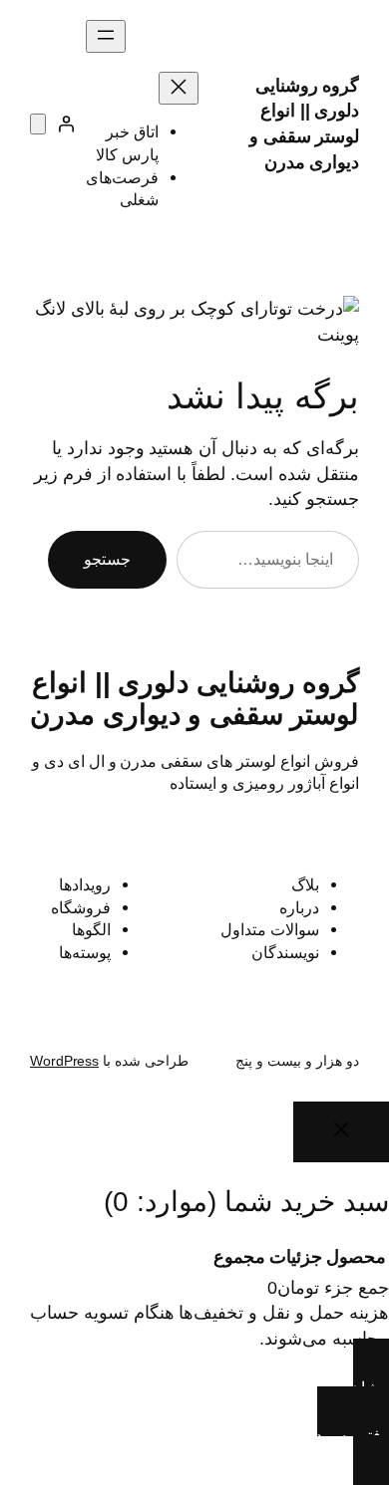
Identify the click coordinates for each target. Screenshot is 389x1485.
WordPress (64, 1061)
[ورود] (66, 123)
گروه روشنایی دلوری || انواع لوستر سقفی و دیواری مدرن (194, 698)
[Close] (341, 1132)
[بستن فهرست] (178, 88)
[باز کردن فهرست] (106, 36)
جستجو (107, 559)
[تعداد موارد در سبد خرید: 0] (38, 124)
